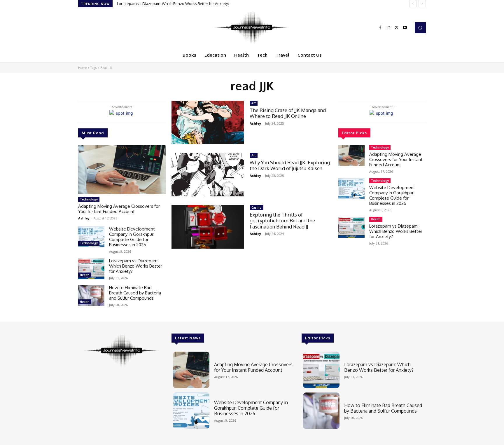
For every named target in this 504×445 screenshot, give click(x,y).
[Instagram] (388, 28)
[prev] (412, 3)
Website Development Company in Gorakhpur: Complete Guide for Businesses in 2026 (132, 236)
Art (253, 103)
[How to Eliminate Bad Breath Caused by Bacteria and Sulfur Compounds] (91, 295)
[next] (422, 3)
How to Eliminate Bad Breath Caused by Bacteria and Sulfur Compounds (135, 293)
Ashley (84, 218)
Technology (89, 199)
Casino (256, 207)
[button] (420, 27)
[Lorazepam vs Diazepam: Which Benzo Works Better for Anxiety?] (91, 268)
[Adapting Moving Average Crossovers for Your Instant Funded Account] (122, 169)
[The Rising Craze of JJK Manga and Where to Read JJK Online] (208, 122)
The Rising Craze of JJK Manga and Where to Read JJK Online (288, 113)
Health (85, 275)
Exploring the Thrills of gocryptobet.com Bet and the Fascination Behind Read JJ (282, 221)
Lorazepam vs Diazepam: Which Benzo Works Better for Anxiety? (173, 3)
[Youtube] (405, 28)
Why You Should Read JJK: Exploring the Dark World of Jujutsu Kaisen (290, 165)
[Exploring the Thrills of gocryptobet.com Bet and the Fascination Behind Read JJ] (208, 227)
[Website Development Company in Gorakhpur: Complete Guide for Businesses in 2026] (91, 236)
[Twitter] (397, 28)
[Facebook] (380, 28)
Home (82, 68)
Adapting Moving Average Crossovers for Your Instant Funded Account (119, 208)
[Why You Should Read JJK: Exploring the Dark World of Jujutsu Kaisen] (208, 174)
